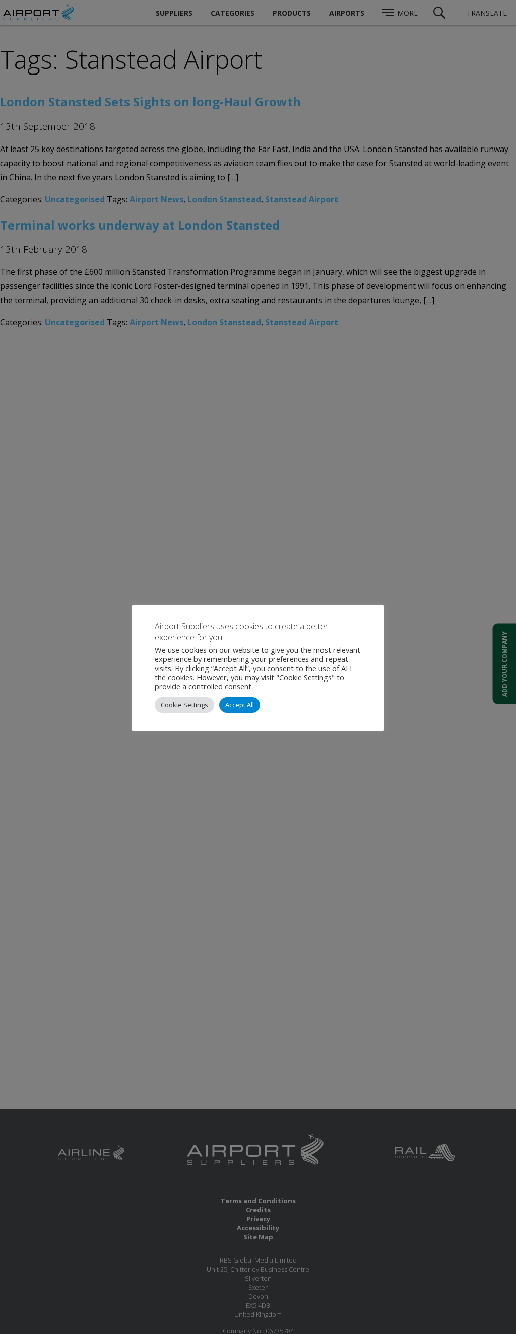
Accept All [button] (239, 704)
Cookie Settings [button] (184, 704)
